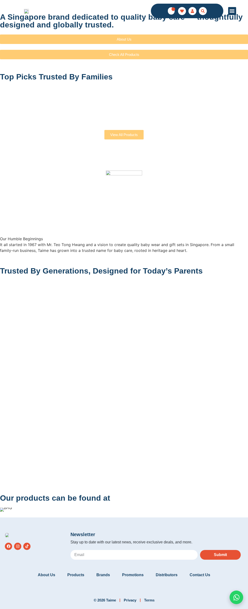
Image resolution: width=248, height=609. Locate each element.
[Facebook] (8, 546)
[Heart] (182, 11)
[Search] (203, 11)
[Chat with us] (236, 597)
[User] (192, 11)
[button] (232, 11)
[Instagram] (17, 546)
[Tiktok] (27, 546)
